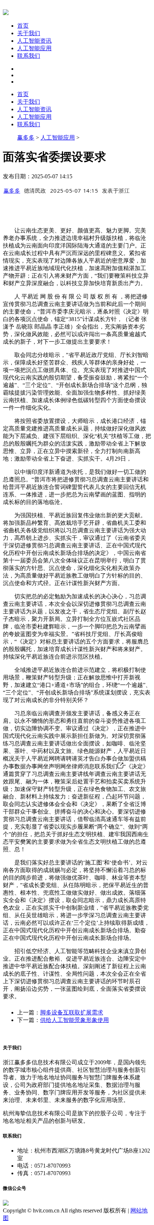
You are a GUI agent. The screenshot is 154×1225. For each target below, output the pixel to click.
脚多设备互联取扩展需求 (71, 1012)
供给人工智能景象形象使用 (74, 1020)
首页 (23, 26)
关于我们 (28, 33)
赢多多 (25, 138)
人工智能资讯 (34, 41)
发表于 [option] (116, 190)
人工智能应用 (34, 48)
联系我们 (28, 56)
